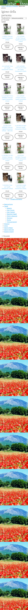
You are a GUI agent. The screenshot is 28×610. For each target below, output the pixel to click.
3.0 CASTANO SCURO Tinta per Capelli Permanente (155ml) (20, 38)
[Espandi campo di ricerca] (5, 2)
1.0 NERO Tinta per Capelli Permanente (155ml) (7, 38)
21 (11, 199)
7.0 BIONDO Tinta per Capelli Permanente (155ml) (7, 186)
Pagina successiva (17, 199)
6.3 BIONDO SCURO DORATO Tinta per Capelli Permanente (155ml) (7, 158)
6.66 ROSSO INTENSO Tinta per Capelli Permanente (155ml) (20, 158)
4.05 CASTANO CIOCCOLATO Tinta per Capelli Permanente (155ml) (20, 68)
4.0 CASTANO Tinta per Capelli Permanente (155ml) (7, 67)
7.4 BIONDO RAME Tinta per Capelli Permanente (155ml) (20, 186)
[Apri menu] (1, 1)
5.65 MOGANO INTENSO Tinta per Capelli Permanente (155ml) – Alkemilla (7, 128)
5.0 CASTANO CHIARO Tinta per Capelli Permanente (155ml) (20, 98)
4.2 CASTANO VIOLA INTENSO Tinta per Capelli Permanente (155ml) (7, 98)
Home (2, 6)
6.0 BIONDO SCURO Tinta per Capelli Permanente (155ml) (20, 127)
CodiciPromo (18, 1)
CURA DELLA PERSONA (12, 6)
